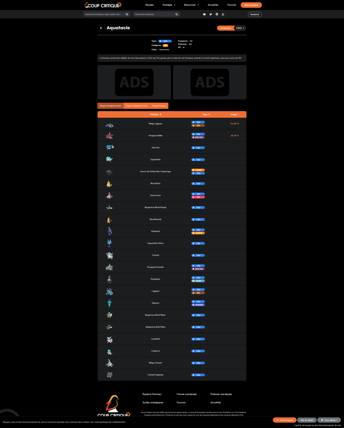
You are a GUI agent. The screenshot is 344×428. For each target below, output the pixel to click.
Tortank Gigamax (155, 375)
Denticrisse (155, 195)
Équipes (150, 5)
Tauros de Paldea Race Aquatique (155, 171)
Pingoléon (155, 279)
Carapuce (155, 351)
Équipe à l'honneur (152, 394)
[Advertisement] (134, 82)
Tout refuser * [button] (330, 420)
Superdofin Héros (156, 243)
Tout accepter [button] (286, 420)
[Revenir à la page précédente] (101, 28)
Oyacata (155, 147)
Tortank (155, 255)
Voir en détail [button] (307, 420)
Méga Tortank (155, 363)
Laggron (155, 291)
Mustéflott (155, 183)
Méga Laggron (155, 124)
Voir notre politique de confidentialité (107, 422)
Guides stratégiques (153, 402)
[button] (231, 28)
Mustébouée (155, 219)
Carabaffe (155, 339)
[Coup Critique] (103, 5)
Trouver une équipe (186, 394)
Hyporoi (155, 303)
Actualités (213, 5)
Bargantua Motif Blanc (155, 315)
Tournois (231, 5)
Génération (226, 28)
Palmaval (155, 231)
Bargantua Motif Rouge (155, 207)
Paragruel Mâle (155, 136)
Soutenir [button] (254, 14)
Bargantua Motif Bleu (155, 327)
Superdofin (155, 159)
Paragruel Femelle (155, 267)
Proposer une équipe (221, 394)
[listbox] (169, 5)
